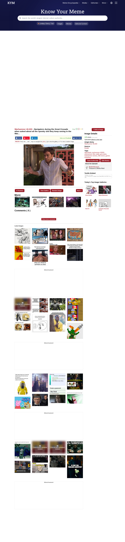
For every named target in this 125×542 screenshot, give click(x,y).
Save (27, 138)
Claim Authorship (92, 160)
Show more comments (48, 219)
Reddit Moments (94, 167)
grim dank (103, 154)
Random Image (57, 190)
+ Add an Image (98, 129)
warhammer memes (90, 156)
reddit (97, 154)
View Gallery (45, 190)
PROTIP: (17, 141)
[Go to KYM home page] (11, 3)
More (103, 3)
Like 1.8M (78, 138)
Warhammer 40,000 (23, 129)
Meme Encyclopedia (70, 3)
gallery (44, 141)
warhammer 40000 (98, 152)
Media (84, 3)
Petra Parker (88, 195)
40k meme (101, 156)
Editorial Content (81, 24)
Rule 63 (87, 208)
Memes (68, 24)
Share (19, 138)
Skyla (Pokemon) (103, 195)
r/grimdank (87, 152)
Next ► (79, 190)
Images (59, 24)
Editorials (94, 3)
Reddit (86, 148)
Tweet (35, 138)
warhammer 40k (89, 154)
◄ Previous (19, 190)
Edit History (105, 160)
